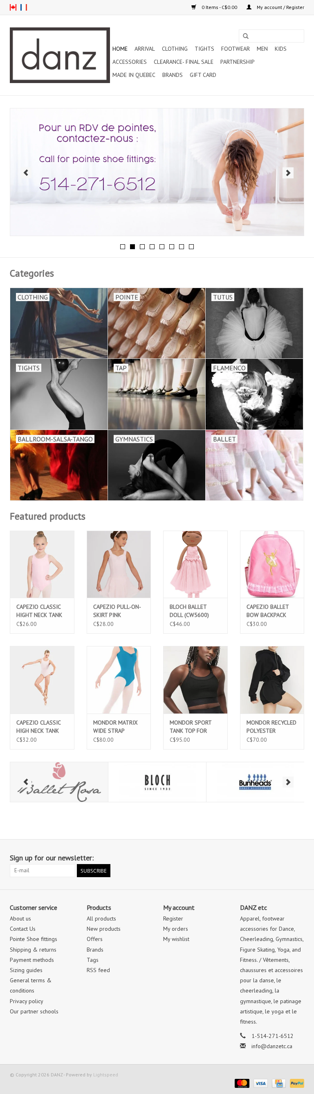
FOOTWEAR (235, 48)
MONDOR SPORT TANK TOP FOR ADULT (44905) (190, 727)
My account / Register (280, 7)
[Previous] (25, 172)
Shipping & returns (33, 949)
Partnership (237, 61)
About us (20, 918)
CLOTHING (175, 48)
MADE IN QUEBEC (133, 75)
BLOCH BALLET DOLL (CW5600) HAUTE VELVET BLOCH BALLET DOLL (189, 611)
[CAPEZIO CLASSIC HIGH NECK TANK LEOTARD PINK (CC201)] (42, 680)
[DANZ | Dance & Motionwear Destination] (60, 55)
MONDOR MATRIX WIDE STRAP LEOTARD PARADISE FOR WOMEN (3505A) (117, 727)
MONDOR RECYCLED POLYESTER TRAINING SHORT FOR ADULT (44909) (271, 727)
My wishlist (176, 939)
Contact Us (23, 928)
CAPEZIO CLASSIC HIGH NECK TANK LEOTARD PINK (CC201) (38, 727)
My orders (175, 928)
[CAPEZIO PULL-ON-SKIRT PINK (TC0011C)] (119, 564)
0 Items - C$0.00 (219, 7)
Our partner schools (34, 1011)
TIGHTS (204, 48)
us (13, 7)
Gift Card (203, 75)
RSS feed (98, 970)
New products (104, 928)
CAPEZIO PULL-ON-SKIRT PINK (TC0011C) (117, 611)
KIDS (281, 48)
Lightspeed (105, 1074)
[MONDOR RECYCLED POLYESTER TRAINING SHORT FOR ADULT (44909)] (272, 680)
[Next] (288, 172)
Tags (93, 959)
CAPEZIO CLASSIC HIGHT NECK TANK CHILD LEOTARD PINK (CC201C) (39, 611)
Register (173, 918)
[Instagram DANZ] (297, 857)
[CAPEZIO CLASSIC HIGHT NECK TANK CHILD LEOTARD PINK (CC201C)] (42, 564)
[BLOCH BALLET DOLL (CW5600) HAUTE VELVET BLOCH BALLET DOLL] (195, 564)
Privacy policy (26, 1001)
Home (120, 48)
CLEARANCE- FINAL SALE (183, 61)
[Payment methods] (241, 1083)
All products (101, 918)
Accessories (129, 61)
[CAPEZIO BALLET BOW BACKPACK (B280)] (272, 564)
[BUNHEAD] (177, 782)
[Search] (246, 36)
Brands (172, 75)
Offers (95, 939)
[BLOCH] (79, 782)
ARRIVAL (145, 48)
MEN (262, 48)
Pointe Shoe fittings (33, 939)
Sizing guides (26, 970)
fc (23, 7)
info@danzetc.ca (271, 1046)
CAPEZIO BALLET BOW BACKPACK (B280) (268, 611)
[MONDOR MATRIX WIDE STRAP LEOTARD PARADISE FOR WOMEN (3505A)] (119, 680)
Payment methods (32, 959)
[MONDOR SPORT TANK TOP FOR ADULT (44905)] (195, 680)
